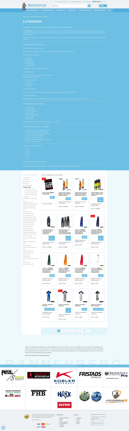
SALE (109, 10)
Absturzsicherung (85, 10)
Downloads (62, 426)
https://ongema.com (100, 419)
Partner (78, 423)
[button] (3, 427)
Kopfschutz (72, 10)
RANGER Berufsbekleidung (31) (30, 204)
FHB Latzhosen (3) (30, 189)
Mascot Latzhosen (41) (31, 194)
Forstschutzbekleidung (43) (29, 219)
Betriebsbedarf (99, 10)
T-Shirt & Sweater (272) (28, 224)
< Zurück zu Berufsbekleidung (30, 175)
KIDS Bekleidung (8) (28, 226)
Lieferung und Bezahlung (64, 417)
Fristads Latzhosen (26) (32, 191)
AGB (60, 420)
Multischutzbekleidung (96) (29, 217)
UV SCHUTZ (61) (27, 177)
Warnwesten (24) (27, 211)
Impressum (62, 424)
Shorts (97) (25, 183)
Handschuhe (61, 10)
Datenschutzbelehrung (64, 422)
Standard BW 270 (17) (28, 202)
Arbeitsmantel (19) (27, 185)
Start (24, 16)
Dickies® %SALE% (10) (28, 264)
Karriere (78, 422)
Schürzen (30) (26, 254)
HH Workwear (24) (27, 236)
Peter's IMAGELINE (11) (28, 251)
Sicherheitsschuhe (48, 10)
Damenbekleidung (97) (28, 230)
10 (84, 330)
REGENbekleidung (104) (28, 213)
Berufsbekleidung (32, 10)
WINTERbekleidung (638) (29, 206)
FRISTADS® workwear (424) (30, 234)
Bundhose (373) (27, 181)
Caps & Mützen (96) (28, 228)
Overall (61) (25, 196)
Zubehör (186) (26, 262)
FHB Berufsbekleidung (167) (29, 232)
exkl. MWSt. (104, 1)
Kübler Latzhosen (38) (31, 193)
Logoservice (79, 417)
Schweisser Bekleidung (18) (29, 221)
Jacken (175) (26, 179)
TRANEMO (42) (26, 256)
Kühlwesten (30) (27, 245)
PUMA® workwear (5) (28, 253)
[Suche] (89, 5)
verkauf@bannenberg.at (99, 425)
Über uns (78, 419)
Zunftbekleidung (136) (28, 223)
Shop (28, 16)
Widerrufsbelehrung (63, 423)
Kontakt (61, 419)
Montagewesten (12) (28, 215)
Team (78, 420)
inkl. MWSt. (97, 1)
